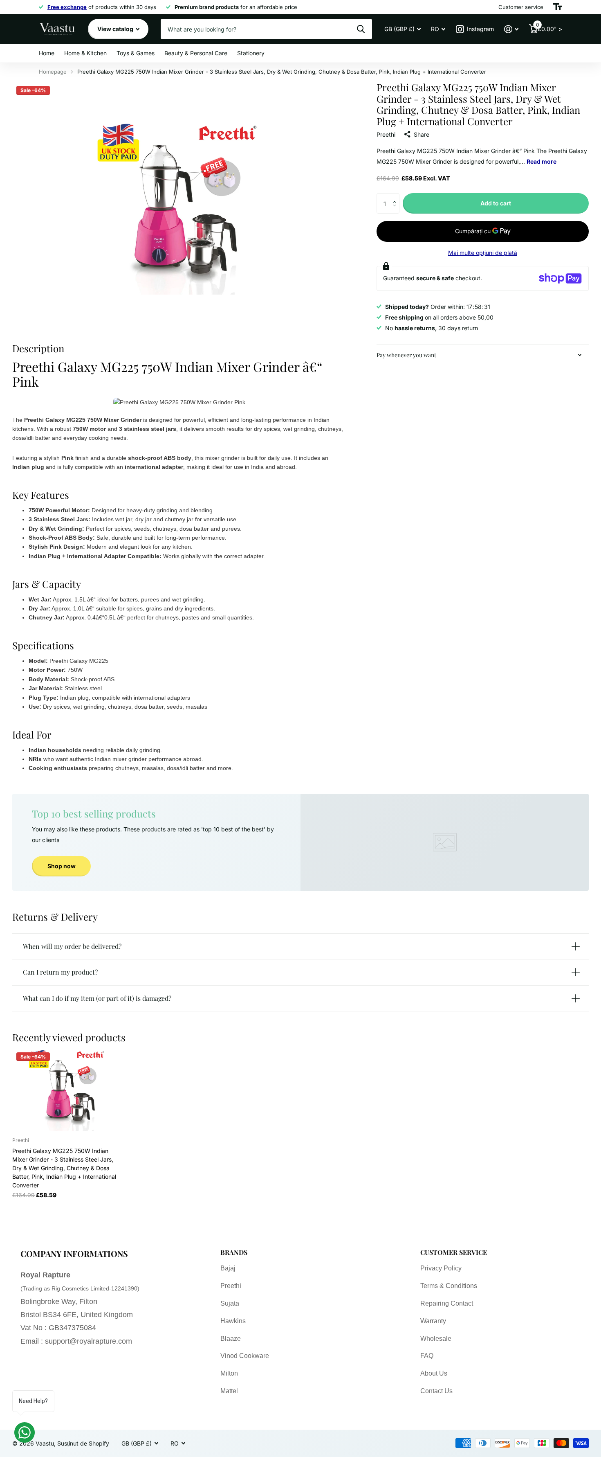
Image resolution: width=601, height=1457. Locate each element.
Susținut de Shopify (83, 1443)
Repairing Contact (446, 1303)
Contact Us (436, 1390)
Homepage (53, 71)
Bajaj (227, 1268)
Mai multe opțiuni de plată (482, 252)
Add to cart (495, 203)
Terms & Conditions (448, 1285)
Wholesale (435, 1338)
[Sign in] (511, 29)
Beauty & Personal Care (195, 53)
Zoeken (361, 29)
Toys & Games (136, 53)
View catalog (116, 28)
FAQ (426, 1355)
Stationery (251, 53)
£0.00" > (549, 27)
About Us (433, 1373)
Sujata (229, 1303)
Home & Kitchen (85, 53)
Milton (229, 1373)
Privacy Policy (441, 1268)
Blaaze (230, 1338)
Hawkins (233, 1320)
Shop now (61, 865)
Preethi (386, 134)
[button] (396, 196)
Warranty (433, 1320)
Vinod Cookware (244, 1355)
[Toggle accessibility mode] (557, 7)
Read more (541, 161)
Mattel (229, 1390)
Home (46, 53)
